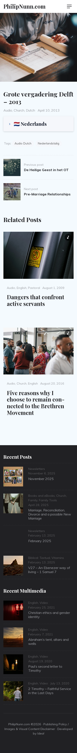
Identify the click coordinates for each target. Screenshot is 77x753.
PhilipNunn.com (24, 6)
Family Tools (48, 500)
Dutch (30, 110)
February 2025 (39, 541)
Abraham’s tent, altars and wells (48, 641)
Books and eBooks (41, 496)
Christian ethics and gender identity (49, 614)
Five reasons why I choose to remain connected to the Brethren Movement (36, 402)
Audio (7, 110)
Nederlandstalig (48, 143)
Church (19, 110)
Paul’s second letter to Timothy (45, 668)
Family (32, 500)
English (22, 288)
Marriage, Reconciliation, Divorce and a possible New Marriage (49, 514)
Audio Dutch (23, 143)
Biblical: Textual (39, 558)
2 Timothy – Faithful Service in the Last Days (49, 691)
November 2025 (41, 479)
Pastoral (34, 288)
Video (44, 603)
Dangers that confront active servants (35, 300)
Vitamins (58, 558)
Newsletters (36, 469)
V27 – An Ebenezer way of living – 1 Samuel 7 (49, 570)
